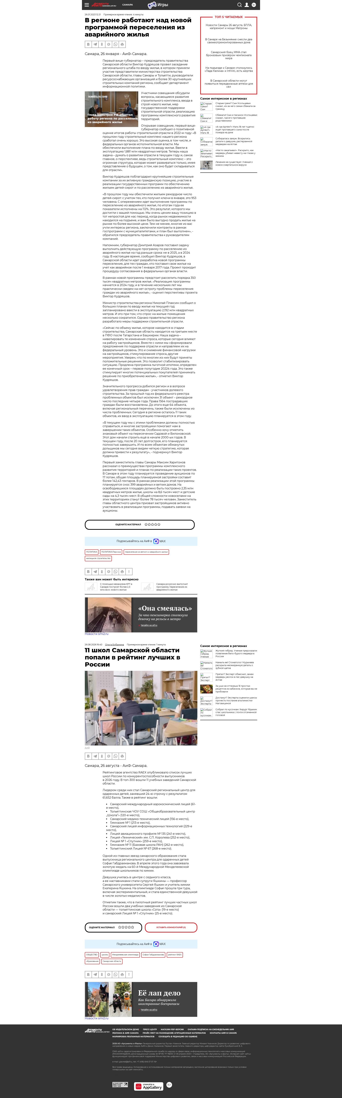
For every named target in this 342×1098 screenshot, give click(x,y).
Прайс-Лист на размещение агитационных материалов (174, 1033)
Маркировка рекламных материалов (133, 1036)
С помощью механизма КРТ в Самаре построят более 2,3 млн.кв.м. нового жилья (116, 587)
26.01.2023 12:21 (93, 14)
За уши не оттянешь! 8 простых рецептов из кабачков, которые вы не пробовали (236, 689)
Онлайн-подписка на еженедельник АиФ (211, 1029)
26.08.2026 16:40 (93, 644)
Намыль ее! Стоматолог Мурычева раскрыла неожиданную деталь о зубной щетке (235, 665)
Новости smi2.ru (96, 634)
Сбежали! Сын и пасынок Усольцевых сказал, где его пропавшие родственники (236, 118)
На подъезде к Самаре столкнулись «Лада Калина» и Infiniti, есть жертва (229, 69)
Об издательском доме (125, 1029)
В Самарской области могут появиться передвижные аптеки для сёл (229, 83)
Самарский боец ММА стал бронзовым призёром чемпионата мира (229, 55)
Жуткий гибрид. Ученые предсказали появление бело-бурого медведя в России (236, 653)
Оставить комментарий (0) (171, 927)
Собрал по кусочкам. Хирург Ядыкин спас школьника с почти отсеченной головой (236, 712)
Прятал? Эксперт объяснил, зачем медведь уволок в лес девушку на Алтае (234, 677)
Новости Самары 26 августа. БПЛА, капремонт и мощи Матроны (229, 27)
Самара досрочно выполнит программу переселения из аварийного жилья (172, 587)
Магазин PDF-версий (172, 1029)
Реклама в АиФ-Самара (125, 1033)
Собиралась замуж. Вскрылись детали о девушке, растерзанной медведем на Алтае (234, 141)
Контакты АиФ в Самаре (223, 1033)
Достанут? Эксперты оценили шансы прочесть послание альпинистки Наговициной (236, 700)
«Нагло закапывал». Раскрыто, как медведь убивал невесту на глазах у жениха (235, 153)
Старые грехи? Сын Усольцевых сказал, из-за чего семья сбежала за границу (235, 106)
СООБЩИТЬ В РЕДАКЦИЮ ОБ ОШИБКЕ (178, 1036)
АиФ (87, 747)
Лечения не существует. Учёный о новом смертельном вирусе (234, 163)
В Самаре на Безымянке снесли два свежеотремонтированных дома (228, 41)
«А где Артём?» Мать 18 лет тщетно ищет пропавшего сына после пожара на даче (235, 129)
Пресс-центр (150, 1029)
